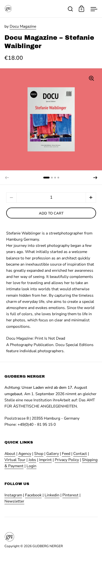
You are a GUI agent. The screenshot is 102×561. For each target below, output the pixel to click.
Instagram (13, 495)
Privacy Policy (67, 460)
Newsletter (14, 501)
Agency (24, 453)
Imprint (45, 460)
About (9, 453)
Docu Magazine (23, 26)
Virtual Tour (15, 460)
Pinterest (70, 495)
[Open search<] (70, 8)
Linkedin (52, 495)
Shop (38, 453)
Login (31, 466)
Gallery (52, 453)
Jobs (32, 460)
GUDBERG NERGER (47, 546)
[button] (95, 178)
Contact (80, 453)
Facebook (33, 495)
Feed (66, 453)
